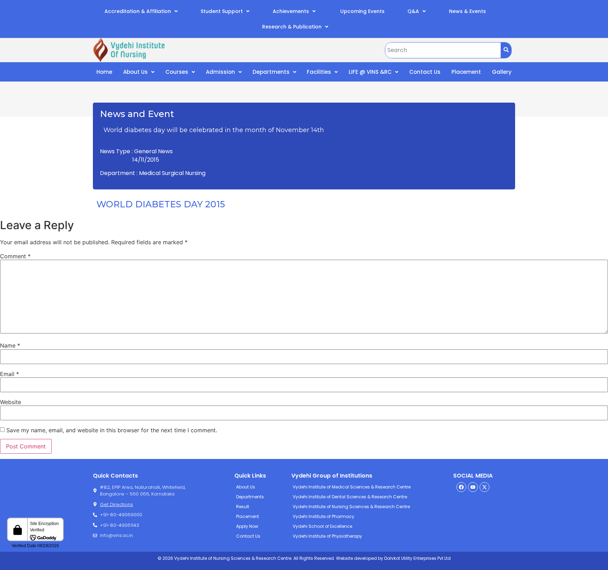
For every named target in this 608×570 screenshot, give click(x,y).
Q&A (413, 11)
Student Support (222, 11)
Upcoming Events (362, 11)
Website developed (356, 558)
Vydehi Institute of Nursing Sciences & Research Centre (351, 507)
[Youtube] (473, 487)
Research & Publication (292, 26)
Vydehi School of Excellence (322, 526)
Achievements (291, 11)
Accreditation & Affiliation (137, 11)
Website (10, 402)
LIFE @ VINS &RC (370, 72)
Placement (466, 72)
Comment (15, 256)
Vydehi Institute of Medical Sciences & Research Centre (352, 487)
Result (242, 507)
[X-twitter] (484, 487)
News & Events (467, 11)
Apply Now (247, 526)
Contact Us (425, 72)
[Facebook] (461, 487)
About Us (135, 72)
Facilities (319, 72)
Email (9, 374)
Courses (176, 72)
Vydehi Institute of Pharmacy (323, 516)
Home (104, 72)
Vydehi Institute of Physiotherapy (327, 536)
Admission (220, 72)
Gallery (502, 72)
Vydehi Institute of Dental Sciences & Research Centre (350, 497)
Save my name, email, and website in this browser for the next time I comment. (111, 430)
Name (10, 345)
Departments (271, 72)
